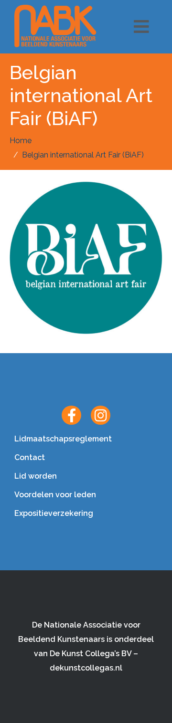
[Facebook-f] (71, 415)
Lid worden (35, 476)
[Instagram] (100, 415)
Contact (29, 457)
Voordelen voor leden (55, 494)
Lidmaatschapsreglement (63, 438)
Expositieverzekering (53, 513)
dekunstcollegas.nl (86, 667)
